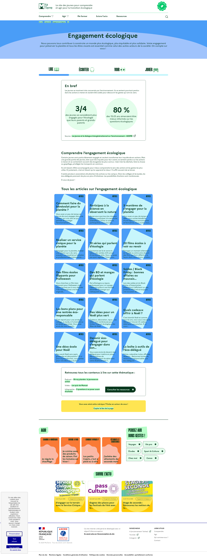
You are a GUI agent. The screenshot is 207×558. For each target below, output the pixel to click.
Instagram (133, 538)
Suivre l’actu (102, 16)
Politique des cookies (97, 555)
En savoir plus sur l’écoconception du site (99, 534)
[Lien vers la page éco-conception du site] (162, 6)
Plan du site (43, 555)
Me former (82, 16)
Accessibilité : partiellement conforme (138, 555)
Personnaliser (14, 534)
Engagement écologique (59, 22)
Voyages (132, 444)
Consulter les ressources (118, 389)
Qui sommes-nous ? (161, 537)
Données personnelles (115, 555)
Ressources (121, 16)
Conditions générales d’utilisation (75, 555)
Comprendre (45, 16)
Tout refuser (14, 540)
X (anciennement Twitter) (138, 531)
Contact (157, 540)
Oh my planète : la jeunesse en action (81, 380)
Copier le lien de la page (103, 408)
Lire (68, 22)
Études (131, 451)
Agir (64, 16)
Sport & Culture (151, 451)
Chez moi (132, 458)
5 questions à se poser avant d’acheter (82, 390)
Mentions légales (55, 555)
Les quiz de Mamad (80, 385)
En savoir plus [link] (15, 550)
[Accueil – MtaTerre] (45, 8)
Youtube (132, 535)
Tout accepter (14, 547)
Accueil (41, 22)
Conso (149, 458)
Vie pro (148, 444)
